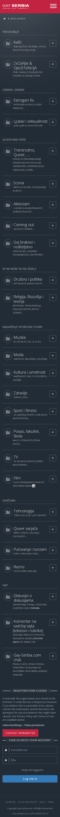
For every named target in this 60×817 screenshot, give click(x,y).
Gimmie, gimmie (13, 90)
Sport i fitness (25, 410)
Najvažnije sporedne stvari (22, 327)
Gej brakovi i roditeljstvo (24, 244)
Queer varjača (26, 528)
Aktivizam (22, 203)
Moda (19, 354)
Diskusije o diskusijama (23, 598)
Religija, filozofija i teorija (28, 299)
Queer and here (14, 139)
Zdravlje (20, 393)
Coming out (24, 224)
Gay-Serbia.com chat (27, 657)
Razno (19, 566)
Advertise (10, 802)
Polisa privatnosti (34, 725)
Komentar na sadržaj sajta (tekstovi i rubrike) (28, 626)
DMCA (42, 802)
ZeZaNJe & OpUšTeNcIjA (25, 65)
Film (17, 478)
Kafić (18, 42)
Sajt (5, 585)
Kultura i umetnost (30, 372)
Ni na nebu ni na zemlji (19, 269)
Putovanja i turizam (30, 549)
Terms (51, 802)
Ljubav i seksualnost (31, 121)
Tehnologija (24, 511)
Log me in (30, 779)
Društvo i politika (28, 279)
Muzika (20, 337)
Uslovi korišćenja (12, 725)
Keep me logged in (32, 770)
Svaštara (8, 500)
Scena (19, 182)
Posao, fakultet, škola (27, 434)
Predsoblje (10, 32)
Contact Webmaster (20, 733)
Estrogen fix (24, 100)
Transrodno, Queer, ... (24, 152)
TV (16, 457)
